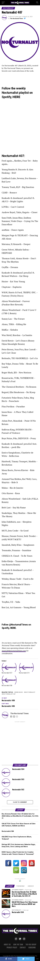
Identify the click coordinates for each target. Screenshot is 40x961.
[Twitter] (16, 863)
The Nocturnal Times (16, 18)
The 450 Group (30, 944)
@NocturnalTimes (18, 624)
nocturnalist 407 (9, 694)
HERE (16, 97)
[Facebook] (8, 863)
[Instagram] (24, 863)
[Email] (24, 870)
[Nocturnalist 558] (9, 680)
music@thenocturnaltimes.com (14, 651)
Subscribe (32, 947)
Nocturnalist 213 (24, 673)
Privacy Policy (12, 947)
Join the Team (18, 944)
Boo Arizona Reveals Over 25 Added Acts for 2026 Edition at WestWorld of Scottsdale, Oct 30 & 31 (20, 816)
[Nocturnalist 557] (9, 667)
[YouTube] (31, 863)
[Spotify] (16, 870)
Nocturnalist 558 (7, 685)
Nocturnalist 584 (8, 831)
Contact (23, 947)
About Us (7, 944)
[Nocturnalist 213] (26, 667)
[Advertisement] (20, 743)
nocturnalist (30, 692)
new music (19, 692)
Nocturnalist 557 (7, 673)
